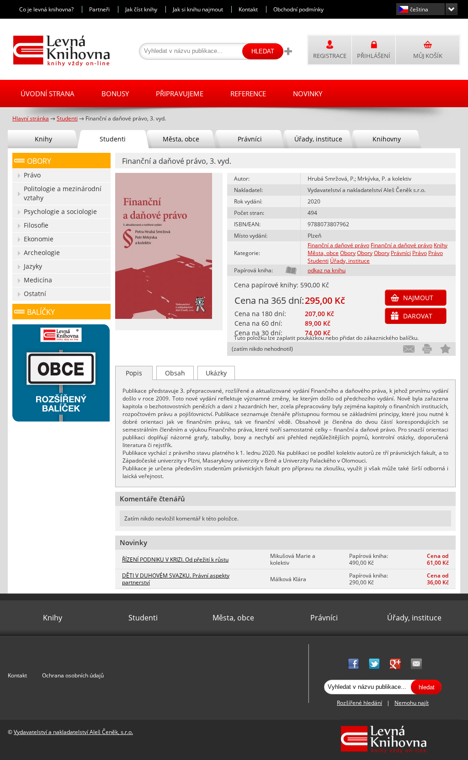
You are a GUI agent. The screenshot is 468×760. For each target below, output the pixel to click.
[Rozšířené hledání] (287, 51)
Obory (348, 253)
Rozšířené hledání (359, 702)
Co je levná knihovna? (46, 9)
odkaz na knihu (327, 270)
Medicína (38, 280)
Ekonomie (38, 238)
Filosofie (36, 225)
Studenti (318, 261)
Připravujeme (179, 93)
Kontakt (248, 9)
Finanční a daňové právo (338, 245)
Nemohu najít (411, 702)
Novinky (307, 93)
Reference (248, 93)
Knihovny (386, 139)
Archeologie (42, 252)
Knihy (440, 245)
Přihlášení (373, 56)
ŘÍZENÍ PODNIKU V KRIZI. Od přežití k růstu (175, 559)
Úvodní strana (47, 93)
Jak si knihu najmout (198, 9)
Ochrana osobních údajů (73, 675)
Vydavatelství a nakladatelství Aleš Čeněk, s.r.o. (73, 732)
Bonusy (115, 93)
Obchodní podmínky (298, 9)
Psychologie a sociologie (60, 211)
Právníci (401, 253)
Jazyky (33, 266)
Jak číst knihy (141, 9)
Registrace (329, 56)
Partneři (99, 9)
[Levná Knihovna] (59, 64)
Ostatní (35, 293)
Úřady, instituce (350, 261)
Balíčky (41, 312)
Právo (419, 253)
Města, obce (323, 253)
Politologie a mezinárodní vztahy (62, 193)
